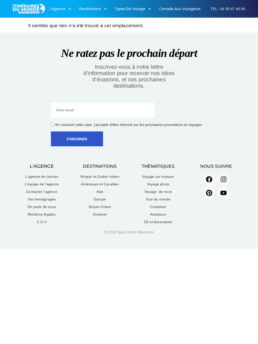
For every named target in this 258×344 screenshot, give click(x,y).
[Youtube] (224, 193)
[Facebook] (209, 179)
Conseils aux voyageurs (180, 8)
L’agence (58, 8)
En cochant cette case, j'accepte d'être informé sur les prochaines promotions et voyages (128, 125)
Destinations (90, 8)
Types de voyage (130, 8)
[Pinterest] (209, 193)
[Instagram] (224, 179)
